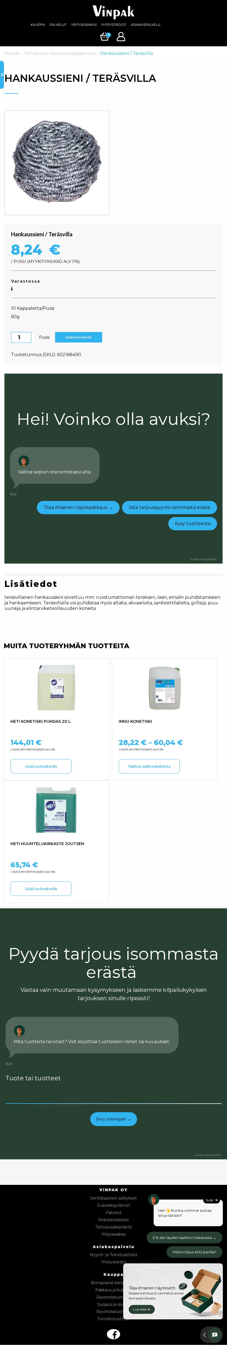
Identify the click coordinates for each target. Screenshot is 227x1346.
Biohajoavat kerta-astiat (113, 1282)
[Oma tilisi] (121, 36)
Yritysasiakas (84, 24)
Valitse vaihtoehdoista (149, 766)
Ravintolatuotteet (113, 1297)
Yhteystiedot (113, 24)
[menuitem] (38, 24)
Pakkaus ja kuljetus (113, 1289)
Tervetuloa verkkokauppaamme (60, 53)
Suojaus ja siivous (113, 1304)
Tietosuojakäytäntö (113, 1227)
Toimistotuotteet (113, 1318)
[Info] (12, 288)
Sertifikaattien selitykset (113, 1198)
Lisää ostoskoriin (78, 337)
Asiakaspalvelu (145, 24)
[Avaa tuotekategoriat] (2, 75)
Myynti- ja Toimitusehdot (114, 1254)
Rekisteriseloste (113, 1219)
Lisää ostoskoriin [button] (41, 766)
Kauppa (38, 24)
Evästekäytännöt (113, 1205)
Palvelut (58, 24)
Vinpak (12, 53)
